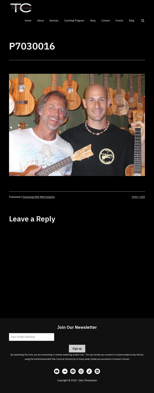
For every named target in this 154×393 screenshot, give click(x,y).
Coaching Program (74, 20)
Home (28, 20)
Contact (105, 20)
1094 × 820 (138, 196)
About (40, 20)
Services (54, 20)
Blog (131, 20)
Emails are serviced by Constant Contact (110, 359)
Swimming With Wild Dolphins (39, 196)
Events (119, 20)
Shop (93, 20)
